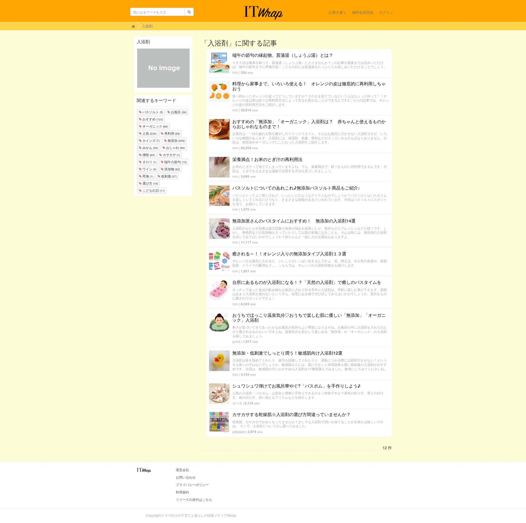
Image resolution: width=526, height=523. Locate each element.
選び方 (150, 183)
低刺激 (168, 176)
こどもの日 (153, 190)
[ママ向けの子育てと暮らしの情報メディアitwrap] (263, 12)
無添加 (176, 140)
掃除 (148, 154)
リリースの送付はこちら (194, 499)
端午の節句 (175, 161)
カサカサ (171, 154)
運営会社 (182, 469)
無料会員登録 (362, 12)
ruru (235, 72)
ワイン (149, 168)
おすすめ (152, 119)
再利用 (172, 133)
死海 (147, 176)
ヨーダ (237, 403)
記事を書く (338, 12)
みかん (150, 147)
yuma (236, 341)
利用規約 (182, 492)
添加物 (172, 168)
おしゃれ (175, 147)
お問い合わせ (186, 477)
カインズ (151, 140)
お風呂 (178, 111)
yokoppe (238, 431)
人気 (149, 133)
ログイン (386, 12)
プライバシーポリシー (192, 484)
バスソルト (152, 111)
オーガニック (155, 126)
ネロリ (149, 161)
